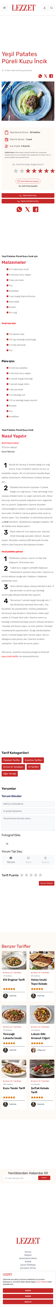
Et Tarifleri (33, 767)
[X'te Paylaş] (45, 76)
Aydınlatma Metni (28, 1258)
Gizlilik (28, 1261)
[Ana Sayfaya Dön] (28, 1240)
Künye (28, 1252)
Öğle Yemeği (9, 773)
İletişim (28, 1255)
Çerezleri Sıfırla (28, 1268)
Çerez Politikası (28, 1265)
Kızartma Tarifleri (33, 760)
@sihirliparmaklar (10, 443)
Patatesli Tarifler (11, 760)
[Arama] (51, 8)
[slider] (28, 170)
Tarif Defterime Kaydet (29, 181)
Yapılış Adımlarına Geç (29, 201)
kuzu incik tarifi (9, 656)
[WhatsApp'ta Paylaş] (40, 76)
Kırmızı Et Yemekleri (13, 767)
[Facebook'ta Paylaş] (51, 76)
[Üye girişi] (44, 8)
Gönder (44, 1178)
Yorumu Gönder (46, 883)
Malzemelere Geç (29, 195)
